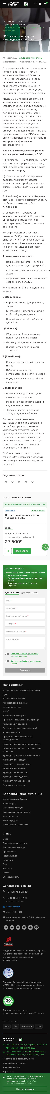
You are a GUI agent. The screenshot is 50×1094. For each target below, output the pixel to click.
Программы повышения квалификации (21, 720)
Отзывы (6, 872)
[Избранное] (40, 4)
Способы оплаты (11, 877)
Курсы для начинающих (14, 760)
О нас (5, 839)
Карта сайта (8, 1071)
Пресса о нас (9, 851)
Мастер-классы (10, 816)
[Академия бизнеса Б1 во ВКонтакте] (12, 927)
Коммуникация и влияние (15, 724)
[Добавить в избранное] (8, 551)
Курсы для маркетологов (15, 772)
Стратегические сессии (14, 785)
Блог (21, 21)
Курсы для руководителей (15, 776)
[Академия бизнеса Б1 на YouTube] (18, 927)
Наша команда (10, 856)
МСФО (6, 711)
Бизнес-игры (9, 803)
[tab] (9, 528)
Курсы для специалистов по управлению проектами (22, 750)
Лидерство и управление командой (20, 728)
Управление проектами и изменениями (21, 690)
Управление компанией (14, 698)
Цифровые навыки (12, 707)
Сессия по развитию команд (16, 812)
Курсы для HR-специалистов (17, 764)
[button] (45, 547)
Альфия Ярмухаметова (30, 58)
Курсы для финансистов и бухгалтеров (21, 755)
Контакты (7, 868)
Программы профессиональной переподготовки (18, 738)
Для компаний (12, 593)
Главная (10, 21)
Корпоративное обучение (15, 799)
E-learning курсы (10, 820)
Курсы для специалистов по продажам (21, 744)
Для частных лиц (29, 593)
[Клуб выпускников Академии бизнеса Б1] (36, 927)
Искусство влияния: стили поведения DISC (22, 516)
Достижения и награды (14, 847)
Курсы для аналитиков (14, 768)
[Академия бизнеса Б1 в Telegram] (6, 927)
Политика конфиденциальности (18, 1059)
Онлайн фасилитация (13, 808)
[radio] (6, 482)
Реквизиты (8, 860)
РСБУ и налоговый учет (14, 715)
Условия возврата (11, 1067)
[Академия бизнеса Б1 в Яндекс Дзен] (30, 927)
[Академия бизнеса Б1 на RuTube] (24, 927)
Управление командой (14, 24)
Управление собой (11, 732)
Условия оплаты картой (14, 1063)
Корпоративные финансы (15, 703)
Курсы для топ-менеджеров (16, 781)
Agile (5, 694)
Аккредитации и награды (15, 843)
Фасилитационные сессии (15, 824)
